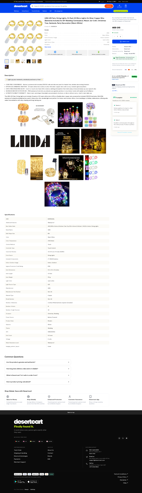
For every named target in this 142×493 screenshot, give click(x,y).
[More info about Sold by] (132, 46)
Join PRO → (115, 90)
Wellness (16, 11)
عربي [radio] (102, 1)
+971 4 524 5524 (94, 467)
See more (48, 47)
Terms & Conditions (121, 474)
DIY (51, 11)
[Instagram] (119, 438)
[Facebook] (126, 438)
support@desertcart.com (97, 460)
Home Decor (25, 11)
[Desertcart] (20, 6)
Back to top (71, 412)
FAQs (125, 483)
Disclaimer (124, 480)
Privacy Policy (123, 477)
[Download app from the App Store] (32, 481)
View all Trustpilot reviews (124, 132)
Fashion (45, 11)
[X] (122, 438)
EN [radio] (99, 1)
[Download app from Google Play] (20, 481)
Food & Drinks (36, 11)
